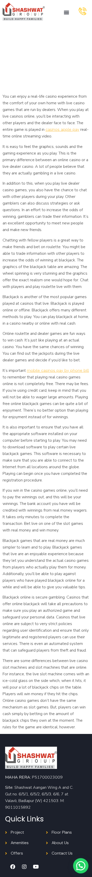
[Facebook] (13, 867)
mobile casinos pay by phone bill (58, 370)
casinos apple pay (62, 129)
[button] (66, 12)
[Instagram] (24, 867)
